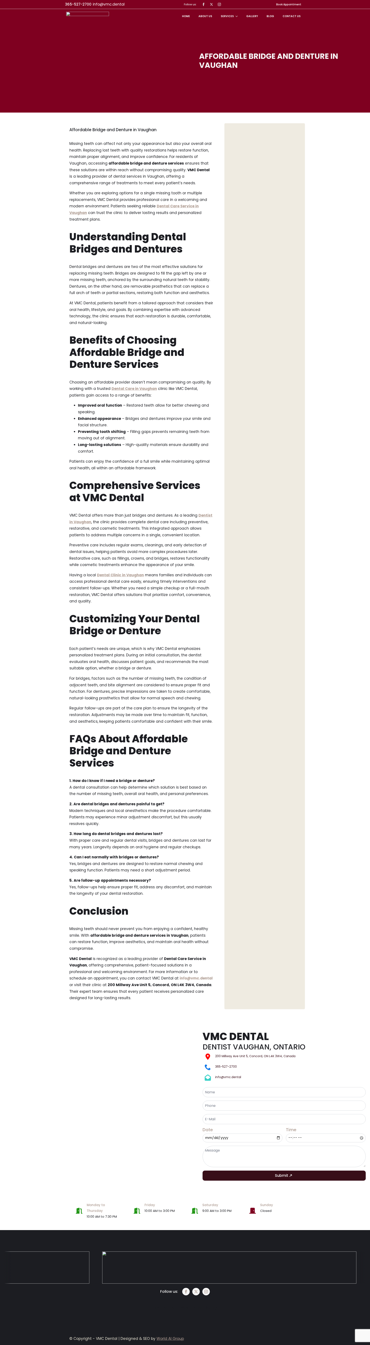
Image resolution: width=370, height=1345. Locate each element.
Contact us (292, 16)
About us (205, 16)
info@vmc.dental (109, 4)
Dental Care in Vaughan (134, 388)
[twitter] (211, 4)
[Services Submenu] (238, 16)
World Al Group (170, 1338)
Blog (270, 16)
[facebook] (203, 4)
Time (291, 1130)
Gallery (252, 16)
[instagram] (219, 4)
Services (227, 16)
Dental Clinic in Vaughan (120, 575)
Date (208, 1130)
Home (186, 16)
